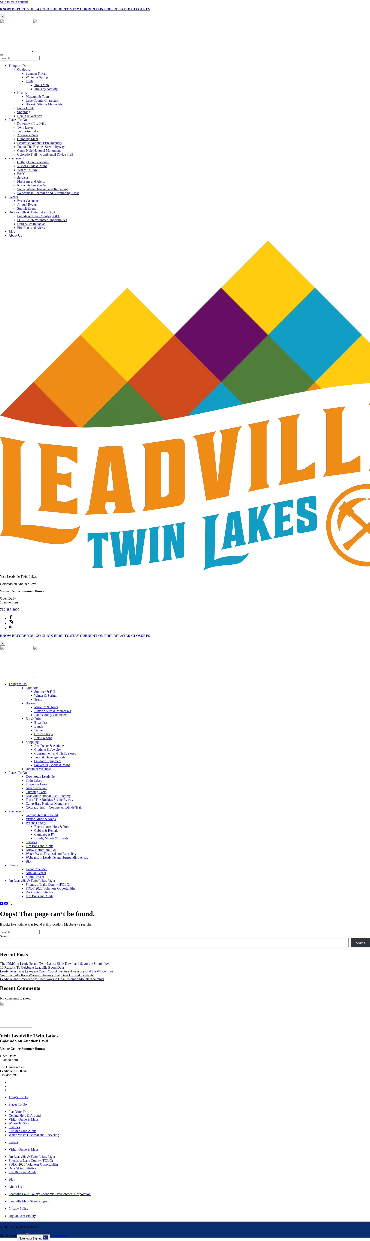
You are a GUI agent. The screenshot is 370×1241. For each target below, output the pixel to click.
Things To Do (18, 1097)
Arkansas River (27, 135)
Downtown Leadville (31, 123)
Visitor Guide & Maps (32, 166)
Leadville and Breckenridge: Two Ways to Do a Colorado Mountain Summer (52, 979)
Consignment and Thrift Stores (55, 753)
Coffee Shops (43, 734)
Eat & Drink (25, 108)
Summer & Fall (36, 73)
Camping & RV (45, 834)
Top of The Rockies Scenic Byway (41, 147)
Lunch (38, 726)
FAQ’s (21, 174)
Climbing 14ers (27, 139)
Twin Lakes (25, 127)
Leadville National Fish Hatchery (39, 143)
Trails (29, 81)
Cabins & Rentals (46, 830)
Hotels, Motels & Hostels (51, 838)
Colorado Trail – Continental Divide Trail (45, 154)
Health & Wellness (29, 116)
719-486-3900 (9, 609)
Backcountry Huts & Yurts (52, 826)
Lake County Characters (42, 100)
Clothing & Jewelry (47, 749)
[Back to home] (32, 50)
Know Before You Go (32, 185)
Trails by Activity (46, 89)
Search (4, 936)
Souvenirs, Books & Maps (52, 765)
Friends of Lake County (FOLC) (39, 216)
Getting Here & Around (33, 162)
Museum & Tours (37, 96)
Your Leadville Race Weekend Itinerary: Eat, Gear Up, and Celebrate (47, 975)
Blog (12, 231)
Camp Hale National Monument (39, 150)
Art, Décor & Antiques (49, 745)
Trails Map (41, 85)
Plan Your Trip (18, 158)
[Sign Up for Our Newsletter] (6, 903)
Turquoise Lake (27, 131)
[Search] (10, 903)
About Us (15, 235)
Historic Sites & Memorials (44, 104)
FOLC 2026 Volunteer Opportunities (42, 220)
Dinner (39, 730)
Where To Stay (27, 170)
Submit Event (26, 208)
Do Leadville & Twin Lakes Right (32, 212)
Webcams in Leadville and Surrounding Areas (48, 193)
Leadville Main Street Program (29, 1201)
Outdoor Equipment (47, 761)
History (22, 93)
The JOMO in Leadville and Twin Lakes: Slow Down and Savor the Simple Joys (55, 963)
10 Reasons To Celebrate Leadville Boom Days (32, 967)
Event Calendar (27, 201)
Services (22, 177)
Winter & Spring (37, 77)
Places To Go (18, 120)
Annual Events (27, 204)
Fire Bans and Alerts (31, 181)
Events (13, 197)
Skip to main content (14, 2)
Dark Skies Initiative (31, 224)
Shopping (23, 112)
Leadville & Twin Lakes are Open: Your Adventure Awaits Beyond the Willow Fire (56, 971)
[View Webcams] (1, 903)
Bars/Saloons (43, 738)
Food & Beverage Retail (50, 757)
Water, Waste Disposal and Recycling (42, 189)
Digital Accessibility (22, 1216)
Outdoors (23, 69)
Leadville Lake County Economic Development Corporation (50, 1194)
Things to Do (18, 66)
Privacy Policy (18, 1208)
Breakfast (40, 722)
